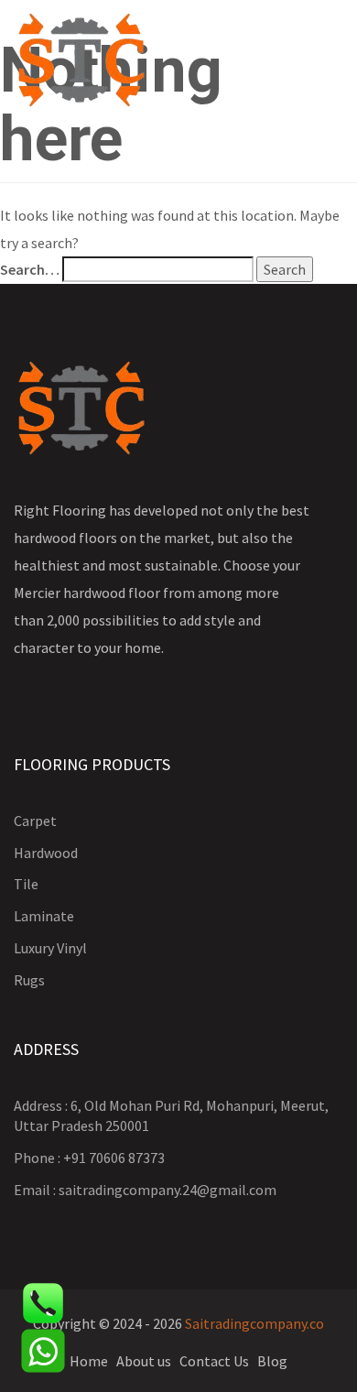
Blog (272, 1361)
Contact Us (214, 1361)
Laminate (44, 916)
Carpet (35, 820)
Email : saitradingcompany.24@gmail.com (145, 1189)
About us (143, 1361)
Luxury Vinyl (50, 948)
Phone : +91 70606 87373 (89, 1157)
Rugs (29, 980)
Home (89, 1361)
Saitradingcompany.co (254, 1323)
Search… (30, 269)
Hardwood (46, 852)
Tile (26, 884)
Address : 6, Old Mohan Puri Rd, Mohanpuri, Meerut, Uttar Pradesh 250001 (171, 1116)
